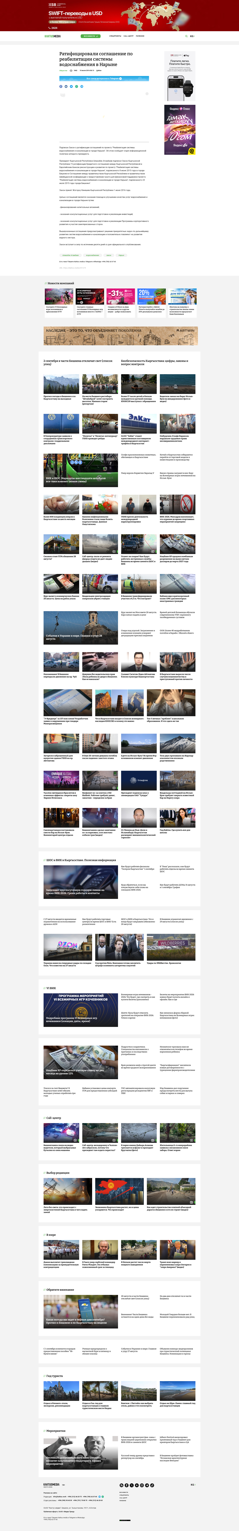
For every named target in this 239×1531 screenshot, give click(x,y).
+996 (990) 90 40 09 (65, 1500)
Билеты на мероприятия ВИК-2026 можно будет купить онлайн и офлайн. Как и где (177, 997)
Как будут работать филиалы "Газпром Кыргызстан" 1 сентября (137, 867)
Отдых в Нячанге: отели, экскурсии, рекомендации (57, 1404)
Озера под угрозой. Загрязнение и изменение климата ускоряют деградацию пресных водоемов (138, 633)
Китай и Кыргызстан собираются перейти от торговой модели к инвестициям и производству (176, 457)
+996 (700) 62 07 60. (109, 262)
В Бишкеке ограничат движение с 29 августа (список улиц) (176, 920)
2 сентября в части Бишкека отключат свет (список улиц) (78, 362)
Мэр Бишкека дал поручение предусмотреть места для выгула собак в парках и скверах (176, 1090)
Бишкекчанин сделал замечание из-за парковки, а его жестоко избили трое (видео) (99, 832)
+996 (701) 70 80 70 (80, 1500)
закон (108, 255)
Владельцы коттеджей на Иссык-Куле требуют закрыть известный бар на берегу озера (177, 795)
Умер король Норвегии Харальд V (137, 473)
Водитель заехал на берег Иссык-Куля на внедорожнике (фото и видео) (176, 399)
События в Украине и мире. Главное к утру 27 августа (138, 1350)
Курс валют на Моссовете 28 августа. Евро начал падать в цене (139, 613)
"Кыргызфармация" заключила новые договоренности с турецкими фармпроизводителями (177, 1067)
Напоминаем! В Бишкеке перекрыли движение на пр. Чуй (60, 675)
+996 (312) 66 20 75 (75, 1497)
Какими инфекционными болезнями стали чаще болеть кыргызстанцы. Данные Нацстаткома (97, 520)
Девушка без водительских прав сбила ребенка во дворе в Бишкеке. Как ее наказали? (100, 676)
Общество (63, 70)
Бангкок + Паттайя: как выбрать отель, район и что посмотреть (137, 1404)
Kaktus (98, 70)
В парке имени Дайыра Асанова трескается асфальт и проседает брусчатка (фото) (137, 1147)
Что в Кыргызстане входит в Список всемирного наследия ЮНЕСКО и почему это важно (119, 719)
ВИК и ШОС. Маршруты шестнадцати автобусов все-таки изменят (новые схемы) (76, 480)
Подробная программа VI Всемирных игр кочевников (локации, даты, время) (71, 1020)
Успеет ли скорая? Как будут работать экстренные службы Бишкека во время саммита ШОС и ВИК (138, 560)
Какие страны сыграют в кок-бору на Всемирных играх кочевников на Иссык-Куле (177, 475)
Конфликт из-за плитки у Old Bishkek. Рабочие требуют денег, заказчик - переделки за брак (98, 795)
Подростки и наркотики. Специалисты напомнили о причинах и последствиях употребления (135, 1050)
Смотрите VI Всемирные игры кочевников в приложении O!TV (56, 309)
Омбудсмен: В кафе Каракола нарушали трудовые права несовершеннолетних (174, 438)
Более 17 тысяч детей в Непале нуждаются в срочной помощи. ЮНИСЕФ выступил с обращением (138, 399)
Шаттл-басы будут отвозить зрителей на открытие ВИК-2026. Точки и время (137, 1015)
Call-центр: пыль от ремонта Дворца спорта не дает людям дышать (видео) (97, 559)
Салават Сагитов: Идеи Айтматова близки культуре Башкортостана (138, 675)
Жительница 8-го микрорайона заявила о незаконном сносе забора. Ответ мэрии (176, 1147)
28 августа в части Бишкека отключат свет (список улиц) (135, 1297)
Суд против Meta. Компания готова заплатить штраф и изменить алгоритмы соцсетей (118, 964)
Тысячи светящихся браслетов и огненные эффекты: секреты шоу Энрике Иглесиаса (60, 795)
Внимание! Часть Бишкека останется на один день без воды (137, 1315)
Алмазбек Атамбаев (70, 255)
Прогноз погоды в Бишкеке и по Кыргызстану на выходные (60, 397)
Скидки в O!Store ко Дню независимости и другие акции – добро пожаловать (119, 309)
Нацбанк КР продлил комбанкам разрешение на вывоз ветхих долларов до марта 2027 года (176, 559)
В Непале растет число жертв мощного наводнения (135, 1263)
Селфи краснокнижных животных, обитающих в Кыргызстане (138, 456)
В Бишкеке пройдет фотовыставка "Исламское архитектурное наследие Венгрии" (176, 1458)
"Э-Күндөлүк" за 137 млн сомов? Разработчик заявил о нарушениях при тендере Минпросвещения (66, 721)
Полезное (140, 36)
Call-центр (128, 36)
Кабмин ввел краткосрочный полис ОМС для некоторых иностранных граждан (174, 598)
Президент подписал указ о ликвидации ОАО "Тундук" (135, 794)
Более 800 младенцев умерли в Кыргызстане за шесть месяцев (59, 518)
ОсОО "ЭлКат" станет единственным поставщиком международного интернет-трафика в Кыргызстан (136, 440)
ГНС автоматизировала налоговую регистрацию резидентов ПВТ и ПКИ (138, 1090)
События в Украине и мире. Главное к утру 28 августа (74, 637)
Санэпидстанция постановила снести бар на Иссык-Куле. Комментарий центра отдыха (59, 832)
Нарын (121, 255)
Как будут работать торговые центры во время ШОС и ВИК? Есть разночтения (99, 921)
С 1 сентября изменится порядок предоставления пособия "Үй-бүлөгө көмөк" (59, 1351)
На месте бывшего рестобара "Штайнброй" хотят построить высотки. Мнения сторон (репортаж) (97, 400)
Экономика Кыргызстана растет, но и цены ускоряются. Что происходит (117, 1208)
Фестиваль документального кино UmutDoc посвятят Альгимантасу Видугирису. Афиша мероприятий (73, 1460)
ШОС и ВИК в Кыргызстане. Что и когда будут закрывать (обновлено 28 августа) (138, 921)
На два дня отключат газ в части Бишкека (175, 1297)
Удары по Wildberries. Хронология (164, 963)
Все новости (89, 36)
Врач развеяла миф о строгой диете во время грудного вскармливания (138, 1066)
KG (192, 1484)
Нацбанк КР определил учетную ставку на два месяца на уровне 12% (75, 1072)
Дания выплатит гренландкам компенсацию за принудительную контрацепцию (61, 1264)
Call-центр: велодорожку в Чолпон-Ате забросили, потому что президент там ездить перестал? (100, 1147)
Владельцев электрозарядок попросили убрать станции (96, 597)
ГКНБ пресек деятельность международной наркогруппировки (134, 519)
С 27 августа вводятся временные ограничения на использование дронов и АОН (60, 921)
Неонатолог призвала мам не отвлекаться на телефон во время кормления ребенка (176, 1049)
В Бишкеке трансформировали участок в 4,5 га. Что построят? (136, 597)
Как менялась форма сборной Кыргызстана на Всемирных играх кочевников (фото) (177, 1015)
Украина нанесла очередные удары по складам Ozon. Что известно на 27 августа (67, 964)
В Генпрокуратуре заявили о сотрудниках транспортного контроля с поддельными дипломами (58, 440)
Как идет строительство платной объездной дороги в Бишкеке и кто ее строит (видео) (169, 1208)
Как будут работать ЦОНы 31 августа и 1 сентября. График (177, 886)
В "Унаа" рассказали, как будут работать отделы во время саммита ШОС (177, 869)
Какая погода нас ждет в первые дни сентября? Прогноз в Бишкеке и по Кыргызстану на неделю (76, 1321)
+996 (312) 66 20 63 (96, 1500)
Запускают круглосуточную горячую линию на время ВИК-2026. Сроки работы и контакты (75, 892)
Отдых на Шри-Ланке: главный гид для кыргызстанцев (177, 1404)
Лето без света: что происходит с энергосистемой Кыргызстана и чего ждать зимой (65, 1209)
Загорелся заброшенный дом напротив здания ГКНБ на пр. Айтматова (58, 758)
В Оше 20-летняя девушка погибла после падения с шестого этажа (99, 757)
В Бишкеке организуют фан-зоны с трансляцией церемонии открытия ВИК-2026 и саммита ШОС (138, 1439)
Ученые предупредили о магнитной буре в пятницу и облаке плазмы (96, 1351)
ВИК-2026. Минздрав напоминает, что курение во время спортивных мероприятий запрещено (177, 519)
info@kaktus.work (59, 1497)
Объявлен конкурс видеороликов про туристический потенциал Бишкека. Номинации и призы (176, 1351)
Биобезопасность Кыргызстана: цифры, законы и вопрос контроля (154, 362)
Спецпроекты (115, 36)
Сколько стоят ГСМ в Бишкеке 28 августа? (60, 557)
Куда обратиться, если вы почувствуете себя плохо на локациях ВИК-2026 (134, 887)
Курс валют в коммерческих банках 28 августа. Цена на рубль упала (61, 597)
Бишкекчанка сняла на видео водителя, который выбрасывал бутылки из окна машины (60, 1147)
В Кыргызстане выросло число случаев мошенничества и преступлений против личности (176, 676)
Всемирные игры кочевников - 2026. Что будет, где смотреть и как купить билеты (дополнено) (138, 997)
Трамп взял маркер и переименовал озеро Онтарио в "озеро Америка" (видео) (175, 1264)
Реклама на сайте (50, 1493)
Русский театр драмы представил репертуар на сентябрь (137, 1456)
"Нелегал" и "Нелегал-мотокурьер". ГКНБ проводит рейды (100, 437)
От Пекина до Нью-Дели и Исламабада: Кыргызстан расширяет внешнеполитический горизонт (138, 834)
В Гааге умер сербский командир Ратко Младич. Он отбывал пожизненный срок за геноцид (98, 1264)
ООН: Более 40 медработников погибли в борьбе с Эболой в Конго (177, 631)
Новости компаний (61, 283)
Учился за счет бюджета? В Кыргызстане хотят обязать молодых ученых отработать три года (60, 1092)
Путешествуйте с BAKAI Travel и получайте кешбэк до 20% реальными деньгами (152, 309)
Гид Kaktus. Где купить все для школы (175, 831)
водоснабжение (92, 255)
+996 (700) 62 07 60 (90, 1497)
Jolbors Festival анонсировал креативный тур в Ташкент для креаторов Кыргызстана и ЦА (175, 1439)
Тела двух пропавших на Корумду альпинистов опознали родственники (176, 758)
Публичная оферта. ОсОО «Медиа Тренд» (59, 1512)
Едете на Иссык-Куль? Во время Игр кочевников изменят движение (138, 757)
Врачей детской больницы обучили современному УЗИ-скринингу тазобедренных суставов (177, 615)
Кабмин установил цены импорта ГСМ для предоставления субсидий (99, 1089)
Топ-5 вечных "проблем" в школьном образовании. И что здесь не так (165, 719)
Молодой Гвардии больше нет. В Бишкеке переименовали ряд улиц (177, 1315)
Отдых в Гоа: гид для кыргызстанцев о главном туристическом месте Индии (96, 1405)
